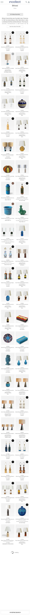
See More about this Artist (15, 26)
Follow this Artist (16, 14)
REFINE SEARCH (16, 612)
